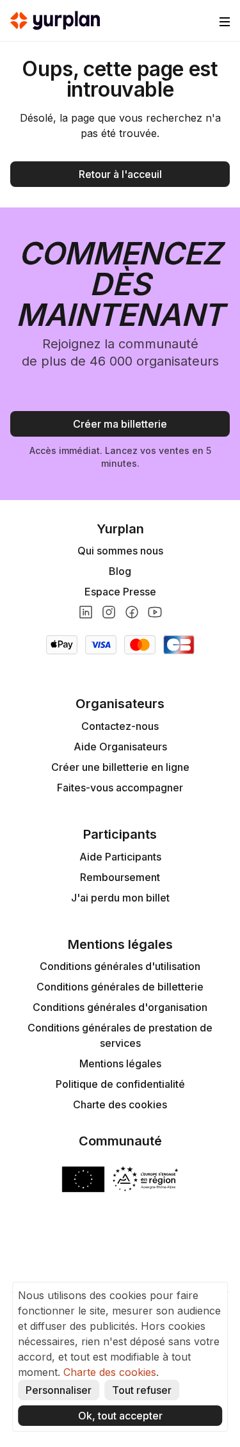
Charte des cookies (120, 1104)
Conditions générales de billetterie (120, 986)
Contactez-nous (120, 726)
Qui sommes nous (120, 550)
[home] (55, 20)
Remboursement (120, 877)
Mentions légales (120, 1063)
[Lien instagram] (108, 612)
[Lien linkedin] (85, 612)
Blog (120, 571)
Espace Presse (120, 591)
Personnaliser (59, 1390)
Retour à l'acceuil (120, 174)
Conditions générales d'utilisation (120, 966)
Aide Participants (120, 856)
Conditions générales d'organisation (120, 1007)
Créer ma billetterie (120, 423)
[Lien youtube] (155, 612)
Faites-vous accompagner (120, 787)
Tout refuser (142, 1390)
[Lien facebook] (132, 612)
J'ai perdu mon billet (120, 897)
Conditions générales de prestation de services (120, 1035)
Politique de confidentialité (120, 1084)
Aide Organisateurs (120, 746)
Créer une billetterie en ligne (120, 767)
